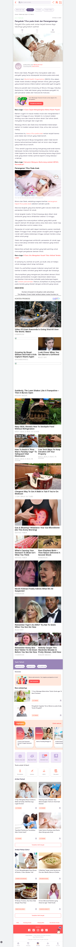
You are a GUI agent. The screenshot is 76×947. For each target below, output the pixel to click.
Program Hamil (44, 878)
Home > (17, 14)
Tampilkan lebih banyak (38, 845)
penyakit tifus (31, 666)
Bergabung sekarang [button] (36, 103)
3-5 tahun (38, 9)
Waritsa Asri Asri (37, 64)
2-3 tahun (30, 9)
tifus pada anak (42, 666)
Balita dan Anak (20, 9)
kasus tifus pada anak (34, 133)
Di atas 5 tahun (49, 9)
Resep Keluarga (20, 909)
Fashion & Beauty (44, 909)
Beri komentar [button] (34, 681)
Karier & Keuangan (21, 878)
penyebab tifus (20, 666)
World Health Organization (34, 79)
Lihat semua (57, 723)
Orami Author (35, 66)
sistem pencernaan (25, 281)
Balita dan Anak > (23, 14)
